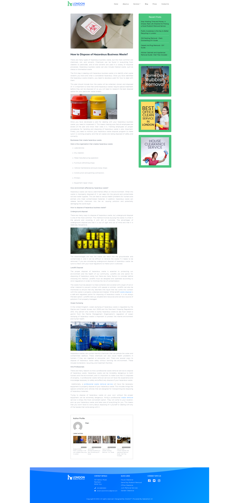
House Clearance (127, 480)
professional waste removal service (98, 384)
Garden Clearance (96, 447)
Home (116, 4)
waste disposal (125, 292)
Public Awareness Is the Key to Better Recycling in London (80, 452)
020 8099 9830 (101, 488)
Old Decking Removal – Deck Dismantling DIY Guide (94, 452)
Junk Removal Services (129, 488)
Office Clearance (127, 485)
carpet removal (111, 447)
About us (126, 4)
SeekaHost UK (147, 499)
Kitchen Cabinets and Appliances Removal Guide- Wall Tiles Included (123, 453)
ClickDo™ (128, 499)
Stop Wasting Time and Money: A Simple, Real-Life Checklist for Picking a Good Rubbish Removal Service (155, 24)
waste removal (127, 397)
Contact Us (165, 4)
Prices (155, 4)
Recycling (84, 447)
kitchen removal (126, 447)
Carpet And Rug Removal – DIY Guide (108, 451)
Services (136, 4)
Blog (146, 4)
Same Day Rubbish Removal (131, 482)
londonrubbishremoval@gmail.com (106, 491)
